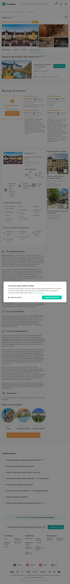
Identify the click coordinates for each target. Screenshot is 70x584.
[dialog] (35, 292)
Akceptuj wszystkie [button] (52, 297)
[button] (15, 297)
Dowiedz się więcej (38, 293)
